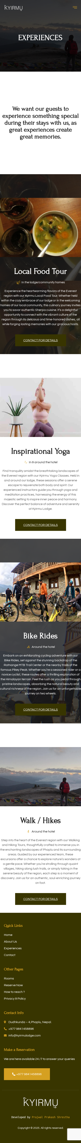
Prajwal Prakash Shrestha (51, 1117)
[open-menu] (76, 8)
